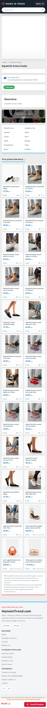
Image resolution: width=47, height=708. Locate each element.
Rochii (6, 149)
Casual (6, 137)
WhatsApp (9, 87)
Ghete (6, 141)
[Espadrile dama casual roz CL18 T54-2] (34, 412)
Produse (27, 149)
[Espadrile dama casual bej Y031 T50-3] (12, 514)
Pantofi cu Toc (9, 128)
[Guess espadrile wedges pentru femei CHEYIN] (34, 514)
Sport (27, 137)
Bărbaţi (27, 141)
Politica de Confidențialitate (12, 676)
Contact (5, 683)
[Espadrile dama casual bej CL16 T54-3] (12, 208)
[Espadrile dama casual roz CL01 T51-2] (12, 446)
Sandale (7, 132)
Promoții (6, 626)
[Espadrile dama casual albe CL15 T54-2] (12, 242)
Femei (27, 132)
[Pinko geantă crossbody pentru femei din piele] (34, 548)
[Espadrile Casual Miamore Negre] (34, 446)
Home (4, 634)
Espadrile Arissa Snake (14, 65)
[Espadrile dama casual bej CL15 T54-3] (34, 174)
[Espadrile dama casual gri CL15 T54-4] (34, 276)
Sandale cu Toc (30, 128)
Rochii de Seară (8, 653)
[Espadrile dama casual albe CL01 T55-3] (34, 310)
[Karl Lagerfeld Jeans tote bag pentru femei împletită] (12, 548)
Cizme (27, 145)
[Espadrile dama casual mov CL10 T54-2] (34, 344)
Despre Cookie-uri (8, 679)
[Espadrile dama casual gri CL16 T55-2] (34, 208)
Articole (16, 626)
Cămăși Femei (7, 657)
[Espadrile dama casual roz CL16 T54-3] (12, 276)
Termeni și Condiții (9, 672)
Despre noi (6, 645)
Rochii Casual (7, 664)
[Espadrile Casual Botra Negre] (12, 480)
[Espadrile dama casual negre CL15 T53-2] (34, 242)
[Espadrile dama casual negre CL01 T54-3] (12, 378)
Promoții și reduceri (9, 638)
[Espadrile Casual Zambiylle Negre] (12, 310)
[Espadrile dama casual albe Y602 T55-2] (34, 480)
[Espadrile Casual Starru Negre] (12, 174)
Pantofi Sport (8, 145)
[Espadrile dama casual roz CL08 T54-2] (12, 412)
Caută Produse (36, 704)
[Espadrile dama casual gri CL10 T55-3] (12, 344)
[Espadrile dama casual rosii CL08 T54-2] (34, 378)
